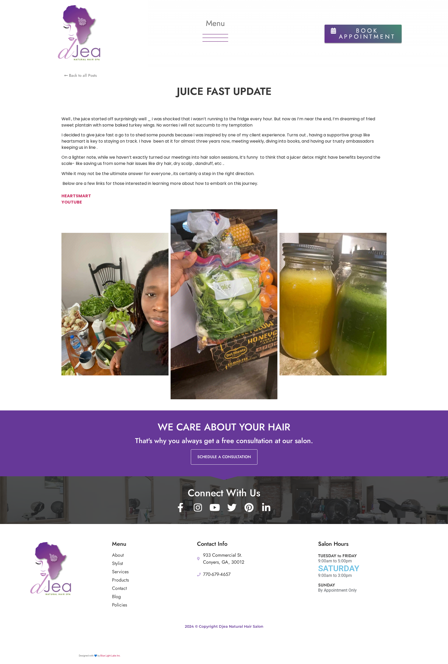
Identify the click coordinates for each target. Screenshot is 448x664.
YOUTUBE (71, 202)
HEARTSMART (76, 196)
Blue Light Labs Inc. (110, 655)
